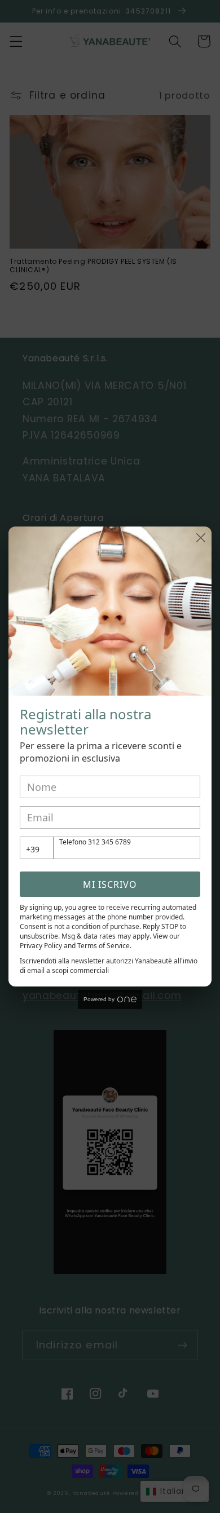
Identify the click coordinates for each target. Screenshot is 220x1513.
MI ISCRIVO (110, 884)
